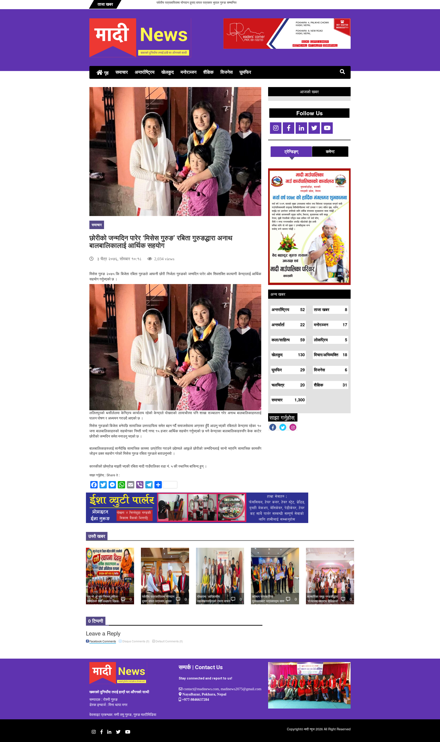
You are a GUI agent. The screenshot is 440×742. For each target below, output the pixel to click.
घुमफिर (245, 71)
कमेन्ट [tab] (330, 151)
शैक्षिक (208, 71)
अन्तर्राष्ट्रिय (144, 71)
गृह (106, 72)
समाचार (122, 71)
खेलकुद (167, 71)
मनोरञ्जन (188, 71)
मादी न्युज (309, 729)
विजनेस (226, 71)
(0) (135, 641)
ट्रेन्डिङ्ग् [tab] (291, 151)
